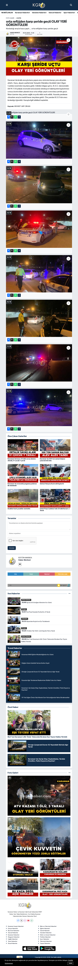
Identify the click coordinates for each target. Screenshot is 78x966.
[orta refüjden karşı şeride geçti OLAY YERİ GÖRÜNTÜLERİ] (39, 56)
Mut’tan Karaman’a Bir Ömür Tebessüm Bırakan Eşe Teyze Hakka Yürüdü (44, 640)
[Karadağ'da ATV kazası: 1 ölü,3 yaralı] (39, 796)
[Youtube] (28, 920)
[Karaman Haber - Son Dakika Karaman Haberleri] (39, 5)
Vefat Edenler (26, 599)
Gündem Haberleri (39, 13)
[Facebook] (18, 920)
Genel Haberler (45, 930)
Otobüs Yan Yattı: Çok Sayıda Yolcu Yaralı (38, 631)
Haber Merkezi (24, 560)
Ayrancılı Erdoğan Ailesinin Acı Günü (37, 602)
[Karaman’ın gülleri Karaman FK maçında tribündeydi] (55, 868)
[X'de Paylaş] (12, 117)
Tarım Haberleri (12, 941)
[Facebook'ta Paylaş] (8, 117)
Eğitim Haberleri (45, 928)
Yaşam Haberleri (45, 943)
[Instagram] (24, 920)
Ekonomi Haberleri (13, 930)
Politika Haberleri (45, 937)
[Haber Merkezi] (12, 561)
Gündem (24, 618)
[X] (21, 920)
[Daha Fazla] (19, 117)
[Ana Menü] (7, 5)
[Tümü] (69, 593)
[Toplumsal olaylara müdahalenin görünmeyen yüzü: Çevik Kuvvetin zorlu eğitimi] (39, 837)
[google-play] (47, 948)
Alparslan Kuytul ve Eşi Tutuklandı (36, 621)
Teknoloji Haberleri (46, 941)
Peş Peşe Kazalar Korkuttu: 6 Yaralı (36, 612)
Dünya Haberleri (13, 928)
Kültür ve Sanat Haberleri (47, 935)
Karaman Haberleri (22, 13)
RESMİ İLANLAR (7, 13)
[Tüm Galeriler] (69, 773)
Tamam (70, 963)
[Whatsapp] (31, 920)
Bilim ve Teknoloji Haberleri (48, 926)
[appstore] (30, 948)
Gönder (12, 548)
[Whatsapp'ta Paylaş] (15, 117)
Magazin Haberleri (13, 937)
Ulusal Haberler (12, 943)
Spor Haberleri (69, 13)
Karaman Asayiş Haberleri (16, 926)
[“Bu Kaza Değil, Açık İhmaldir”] (23, 887)
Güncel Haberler (55, 13)
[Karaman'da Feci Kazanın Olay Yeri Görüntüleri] (55, 887)
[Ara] (71, 5)
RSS (20, 957)
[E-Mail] (19, 564)
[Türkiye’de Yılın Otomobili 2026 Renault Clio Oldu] (23, 868)
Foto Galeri (10, 18)
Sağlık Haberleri (13, 939)
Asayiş (18, 18)
